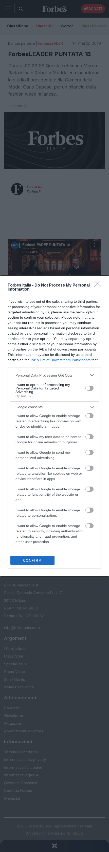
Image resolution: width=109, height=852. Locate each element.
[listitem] (54, 375)
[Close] (99, 285)
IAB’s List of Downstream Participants (60, 360)
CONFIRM (32, 560)
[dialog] (54, 426)
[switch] (89, 388)
